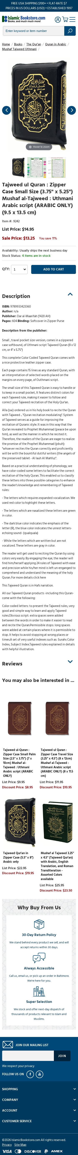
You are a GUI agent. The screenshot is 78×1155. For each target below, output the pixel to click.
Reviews (12, 663)
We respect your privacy (18, 1066)
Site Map (20, 1144)
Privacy (7, 1144)
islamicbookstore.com (24, 19)
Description (16, 296)
